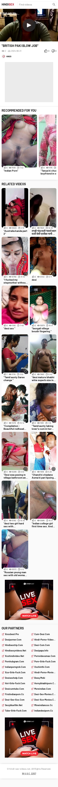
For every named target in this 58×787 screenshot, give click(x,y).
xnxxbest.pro (12, 634)
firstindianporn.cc (14, 694)
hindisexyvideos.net (15, 650)
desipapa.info (41, 650)
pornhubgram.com (14, 661)
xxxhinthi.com (42, 667)
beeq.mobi (39, 677)
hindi (8, 56)
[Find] (54, 4)
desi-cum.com (42, 645)
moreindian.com (42, 688)
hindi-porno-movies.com (45, 672)
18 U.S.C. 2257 (29, 773)
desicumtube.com (14, 688)
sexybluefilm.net (13, 705)
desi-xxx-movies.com (45, 699)
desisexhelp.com (14, 677)
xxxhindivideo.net (14, 656)
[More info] (25, 225)
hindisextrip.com (14, 645)
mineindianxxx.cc (43, 705)
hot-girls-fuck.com (15, 683)
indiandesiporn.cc (43, 710)
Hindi (8, 4)
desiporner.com (13, 639)
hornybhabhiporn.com (45, 683)
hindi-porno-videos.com (45, 639)
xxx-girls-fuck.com (15, 672)
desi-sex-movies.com (45, 694)
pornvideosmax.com (44, 656)
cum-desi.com (42, 634)
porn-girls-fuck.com (45, 661)
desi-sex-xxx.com (14, 699)
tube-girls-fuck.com (16, 710)
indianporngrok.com (15, 667)
